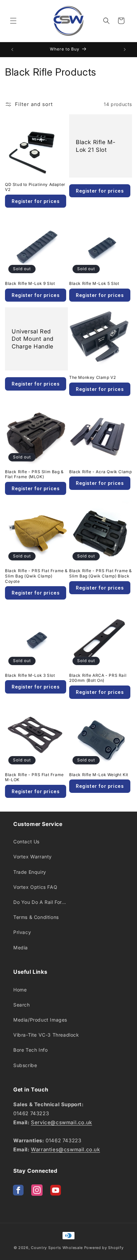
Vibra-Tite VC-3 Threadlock (46, 1035)
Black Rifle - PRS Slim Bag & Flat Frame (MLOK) (34, 474)
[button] (13, 20)
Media (20, 947)
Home (20, 989)
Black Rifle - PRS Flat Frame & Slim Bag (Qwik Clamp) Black (100, 573)
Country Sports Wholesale (57, 1247)
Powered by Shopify (104, 1247)
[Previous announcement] (12, 49)
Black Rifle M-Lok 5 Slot (94, 283)
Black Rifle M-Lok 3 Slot (30, 675)
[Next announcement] (124, 49)
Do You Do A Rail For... (39, 902)
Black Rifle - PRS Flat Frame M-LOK (34, 777)
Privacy (22, 932)
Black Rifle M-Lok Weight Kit (98, 774)
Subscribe (25, 1065)
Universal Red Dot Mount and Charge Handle (33, 339)
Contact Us (26, 841)
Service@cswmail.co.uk (61, 1122)
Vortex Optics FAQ (35, 887)
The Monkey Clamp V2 (92, 377)
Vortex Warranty (32, 856)
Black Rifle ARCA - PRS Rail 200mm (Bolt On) (97, 678)
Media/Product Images (40, 1020)
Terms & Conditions (36, 917)
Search (21, 1005)
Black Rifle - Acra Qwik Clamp (100, 471)
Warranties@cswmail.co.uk (65, 1149)
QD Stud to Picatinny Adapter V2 (35, 187)
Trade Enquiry (29, 872)
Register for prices (100, 191)
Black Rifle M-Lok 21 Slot (95, 146)
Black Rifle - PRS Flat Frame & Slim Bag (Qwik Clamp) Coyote (36, 576)
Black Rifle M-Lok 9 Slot (30, 283)
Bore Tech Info (30, 1050)
